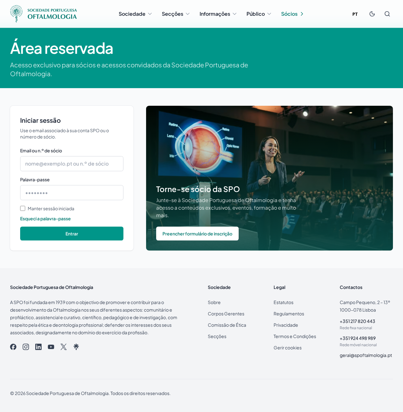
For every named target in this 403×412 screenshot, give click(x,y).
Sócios (289, 13)
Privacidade (286, 325)
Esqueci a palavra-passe (45, 218)
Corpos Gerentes (226, 313)
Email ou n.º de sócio (41, 150)
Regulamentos (289, 313)
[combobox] (355, 14)
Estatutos (283, 302)
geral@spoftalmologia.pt (366, 355)
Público (256, 13)
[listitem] (13, 347)
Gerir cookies (288, 347)
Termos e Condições (295, 336)
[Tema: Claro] (372, 14)
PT (355, 14)
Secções (172, 13)
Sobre (214, 302)
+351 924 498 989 (358, 338)
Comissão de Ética (227, 325)
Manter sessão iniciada (51, 208)
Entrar (71, 233)
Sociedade (132, 13)
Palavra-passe (35, 179)
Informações (215, 13)
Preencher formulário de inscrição (197, 233)
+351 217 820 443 (357, 321)
